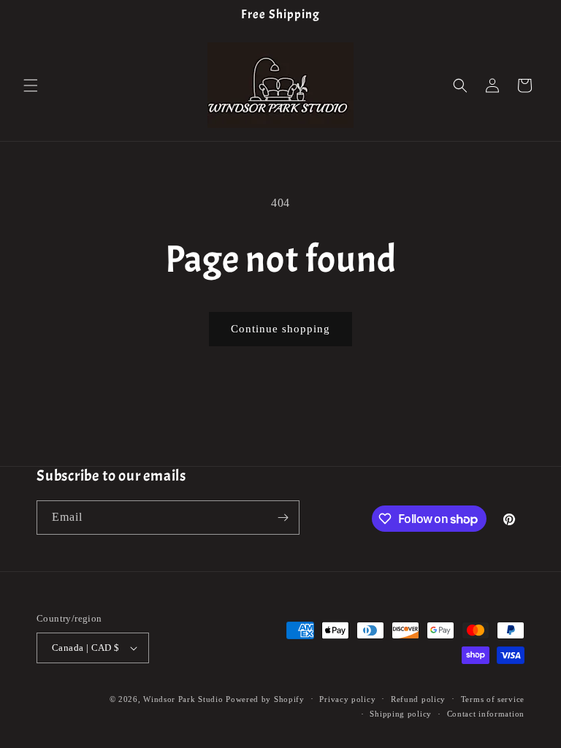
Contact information (485, 713)
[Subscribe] (283, 517)
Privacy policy (347, 699)
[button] (31, 85)
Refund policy (418, 699)
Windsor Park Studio (183, 699)
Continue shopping (280, 329)
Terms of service (492, 699)
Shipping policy (401, 713)
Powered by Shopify (265, 699)
